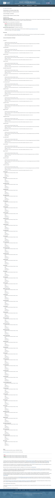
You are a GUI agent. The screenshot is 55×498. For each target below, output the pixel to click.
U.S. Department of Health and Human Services (19, 493)
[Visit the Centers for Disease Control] (48, 2)
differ (25, 465)
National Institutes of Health (29, 493)
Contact (35, 5)
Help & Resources (29, 5)
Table (8, 8)
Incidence (5, 8)
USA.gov (41, 493)
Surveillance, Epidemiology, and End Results (24, 480)
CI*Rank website (5, 475)
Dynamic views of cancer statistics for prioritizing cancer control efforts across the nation (27, 3)
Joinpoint (40, 464)
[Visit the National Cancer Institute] (6, 2)
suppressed (9, 485)
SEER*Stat (47, 461)
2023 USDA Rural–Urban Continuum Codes (25, 477)
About (23, 5)
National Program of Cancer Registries (36, 469)
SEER (6, 483)
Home (19, 5)
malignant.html (34, 467)
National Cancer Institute (36, 493)
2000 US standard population (30, 460)
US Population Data (33, 462)
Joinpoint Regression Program (33, 28)
